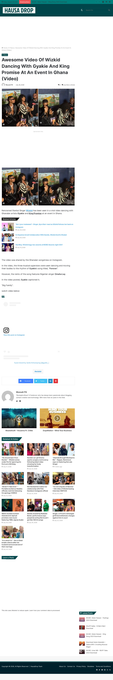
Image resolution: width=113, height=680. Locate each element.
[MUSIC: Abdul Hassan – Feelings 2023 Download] (82, 619)
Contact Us (71, 666)
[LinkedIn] (50, 381)
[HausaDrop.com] (19, 10)
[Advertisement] (56, 28)
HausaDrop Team (36, 666)
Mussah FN (9, 85)
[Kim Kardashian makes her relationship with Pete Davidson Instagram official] (38, 478)
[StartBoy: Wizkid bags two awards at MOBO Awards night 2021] (8, 247)
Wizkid (29, 210)
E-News (11, 48)
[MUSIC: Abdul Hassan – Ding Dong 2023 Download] (82, 635)
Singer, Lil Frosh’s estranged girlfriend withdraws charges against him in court (64, 516)
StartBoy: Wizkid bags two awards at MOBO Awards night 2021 (39, 245)
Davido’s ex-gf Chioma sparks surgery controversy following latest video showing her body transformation (37, 462)
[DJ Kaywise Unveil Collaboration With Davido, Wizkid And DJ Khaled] (8, 237)
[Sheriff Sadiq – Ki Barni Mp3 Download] (82, 627)
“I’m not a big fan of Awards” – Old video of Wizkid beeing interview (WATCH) (63, 489)
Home (5, 48)
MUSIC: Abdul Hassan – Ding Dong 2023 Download (49, 2)
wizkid (38, 371)
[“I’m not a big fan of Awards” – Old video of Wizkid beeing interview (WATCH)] (64, 478)
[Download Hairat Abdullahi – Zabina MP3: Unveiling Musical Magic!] (82, 644)
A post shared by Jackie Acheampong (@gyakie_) (31, 363)
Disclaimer (90, 666)
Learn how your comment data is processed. (44, 610)
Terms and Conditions (103, 666)
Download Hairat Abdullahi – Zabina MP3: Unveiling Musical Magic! (96, 644)
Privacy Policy (81, 666)
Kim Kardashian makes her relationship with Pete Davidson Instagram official (37, 489)
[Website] (17, 401)
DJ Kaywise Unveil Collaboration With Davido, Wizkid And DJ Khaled (41, 235)
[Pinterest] (56, 381)
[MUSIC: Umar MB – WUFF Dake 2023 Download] (82, 652)
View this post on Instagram (14, 335)
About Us (62, 666)
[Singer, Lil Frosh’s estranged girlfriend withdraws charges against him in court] (64, 505)
